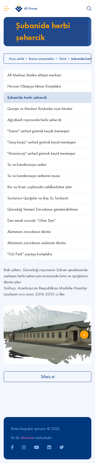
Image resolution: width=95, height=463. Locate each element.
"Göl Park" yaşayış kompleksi (29, 254)
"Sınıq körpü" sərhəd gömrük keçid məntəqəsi (41, 142)
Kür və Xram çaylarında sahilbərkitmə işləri (39, 186)
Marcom (27, 437)
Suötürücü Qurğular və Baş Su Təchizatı (37, 198)
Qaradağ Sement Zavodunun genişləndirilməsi (42, 209)
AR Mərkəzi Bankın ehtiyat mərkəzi (34, 75)
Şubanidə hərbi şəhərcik (27, 97)
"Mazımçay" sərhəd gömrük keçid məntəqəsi (41, 153)
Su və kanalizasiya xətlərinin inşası (33, 175)
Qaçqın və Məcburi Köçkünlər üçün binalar (40, 108)
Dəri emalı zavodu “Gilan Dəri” (31, 220)
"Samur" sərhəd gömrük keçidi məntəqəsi (38, 131)
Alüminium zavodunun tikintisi (29, 231)
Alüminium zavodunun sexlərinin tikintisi (36, 242)
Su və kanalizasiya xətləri (27, 164)
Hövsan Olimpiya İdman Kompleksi (34, 86)
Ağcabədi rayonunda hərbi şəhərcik (34, 119)
